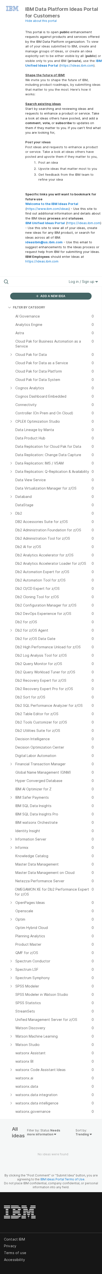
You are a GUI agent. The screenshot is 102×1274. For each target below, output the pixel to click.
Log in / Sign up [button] (82, 281)
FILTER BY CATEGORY (29, 307)
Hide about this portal (41, 21)
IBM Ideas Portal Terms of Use (62, 1179)
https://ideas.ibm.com (77, 65)
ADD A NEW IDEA (52, 296)
